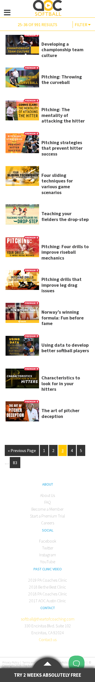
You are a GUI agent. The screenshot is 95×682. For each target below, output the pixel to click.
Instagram (47, 554)
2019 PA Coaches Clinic (47, 580)
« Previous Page (22, 450)
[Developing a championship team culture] (22, 46)
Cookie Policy (61, 662)
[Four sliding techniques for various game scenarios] (22, 178)
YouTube (47, 561)
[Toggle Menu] (7, 12)
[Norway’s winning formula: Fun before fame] (22, 314)
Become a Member (47, 509)
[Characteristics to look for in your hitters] (22, 380)
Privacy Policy (10, 662)
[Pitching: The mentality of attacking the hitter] (22, 112)
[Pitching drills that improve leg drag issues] (22, 282)
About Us (47, 495)
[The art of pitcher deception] (22, 413)
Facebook (47, 541)
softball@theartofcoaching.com (47, 619)
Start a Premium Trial (47, 516)
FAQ (47, 502)
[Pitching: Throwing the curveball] (22, 79)
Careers (47, 522)
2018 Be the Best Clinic (47, 587)
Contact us (47, 639)
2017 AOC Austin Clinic (47, 600)
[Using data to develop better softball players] (22, 347)
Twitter (47, 548)
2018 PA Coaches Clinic (47, 593)
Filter (81, 24)
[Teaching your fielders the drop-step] (22, 216)
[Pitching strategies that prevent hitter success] (22, 145)
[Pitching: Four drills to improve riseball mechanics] (22, 249)
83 (15, 462)
